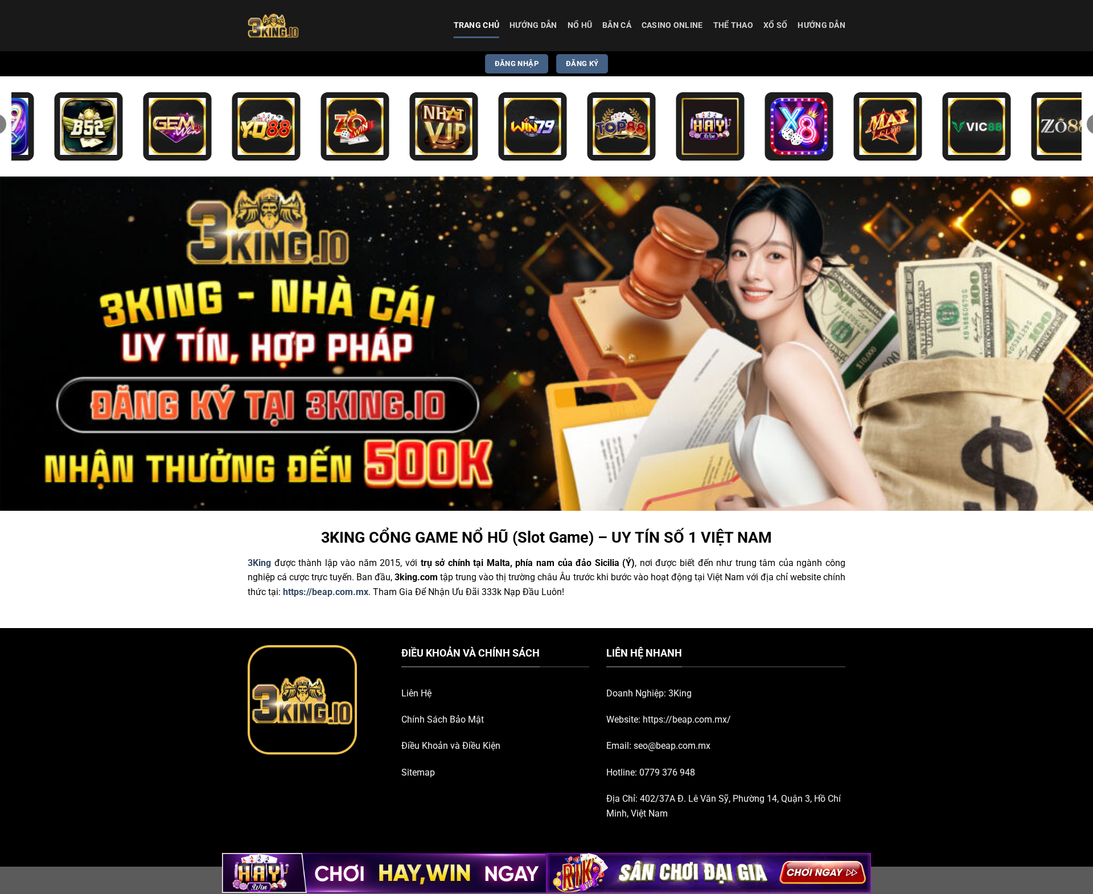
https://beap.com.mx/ (687, 719)
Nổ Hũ (580, 25)
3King (680, 693)
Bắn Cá (616, 25)
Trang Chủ (477, 25)
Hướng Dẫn (533, 25)
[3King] (304, 25)
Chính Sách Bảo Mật (442, 719)
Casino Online (672, 25)
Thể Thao (733, 25)
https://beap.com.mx (325, 592)
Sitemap (418, 772)
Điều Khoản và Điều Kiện (450, 745)
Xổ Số (775, 25)
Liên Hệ (416, 693)
